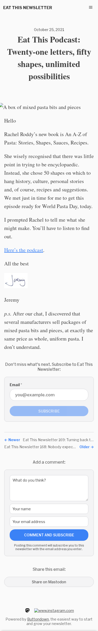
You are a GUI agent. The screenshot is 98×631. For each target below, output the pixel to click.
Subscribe (49, 411)
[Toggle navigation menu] (91, 7)
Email (16, 385)
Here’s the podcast (23, 249)
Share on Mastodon (49, 582)
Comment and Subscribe (49, 535)
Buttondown (38, 619)
